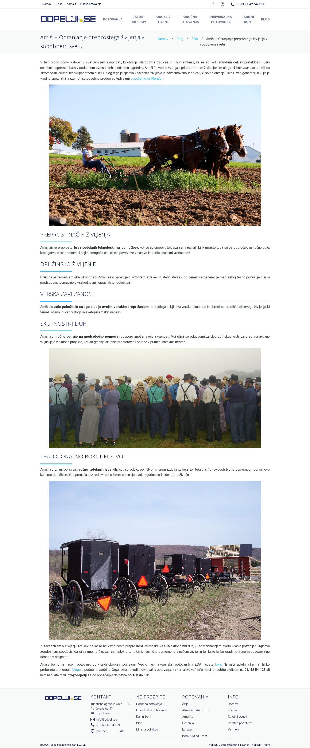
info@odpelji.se (106, 719)
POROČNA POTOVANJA (189, 19)
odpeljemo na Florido (146, 79)
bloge (76, 670)
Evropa (187, 729)
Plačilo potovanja (90, 3)
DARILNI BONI (247, 19)
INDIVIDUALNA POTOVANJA (221, 19)
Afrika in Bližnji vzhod (196, 710)
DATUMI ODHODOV (138, 19)
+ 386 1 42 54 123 (250, 4)
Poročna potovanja (149, 704)
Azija (185, 704)
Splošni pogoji (237, 716)
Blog (180, 39)
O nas (58, 3)
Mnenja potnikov (147, 729)
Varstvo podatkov (240, 723)
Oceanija (188, 723)
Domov (46, 3)
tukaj (218, 664)
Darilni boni (143, 716)
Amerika (187, 716)
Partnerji (233, 729)
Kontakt (71, 3)
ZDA (194, 39)
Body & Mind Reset (194, 736)
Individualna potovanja (151, 710)
